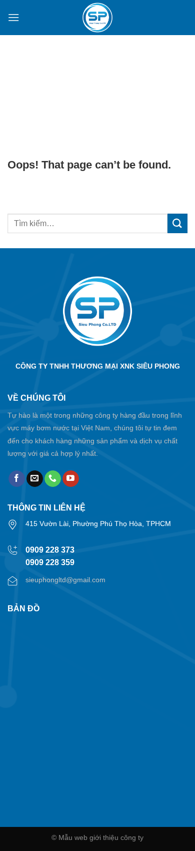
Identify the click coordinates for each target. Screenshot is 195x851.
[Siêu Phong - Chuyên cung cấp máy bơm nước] (98, 17)
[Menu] (14, 17)
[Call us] (52, 478)
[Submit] (178, 223)
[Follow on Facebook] (16, 478)
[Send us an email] (34, 478)
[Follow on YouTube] (70, 478)
